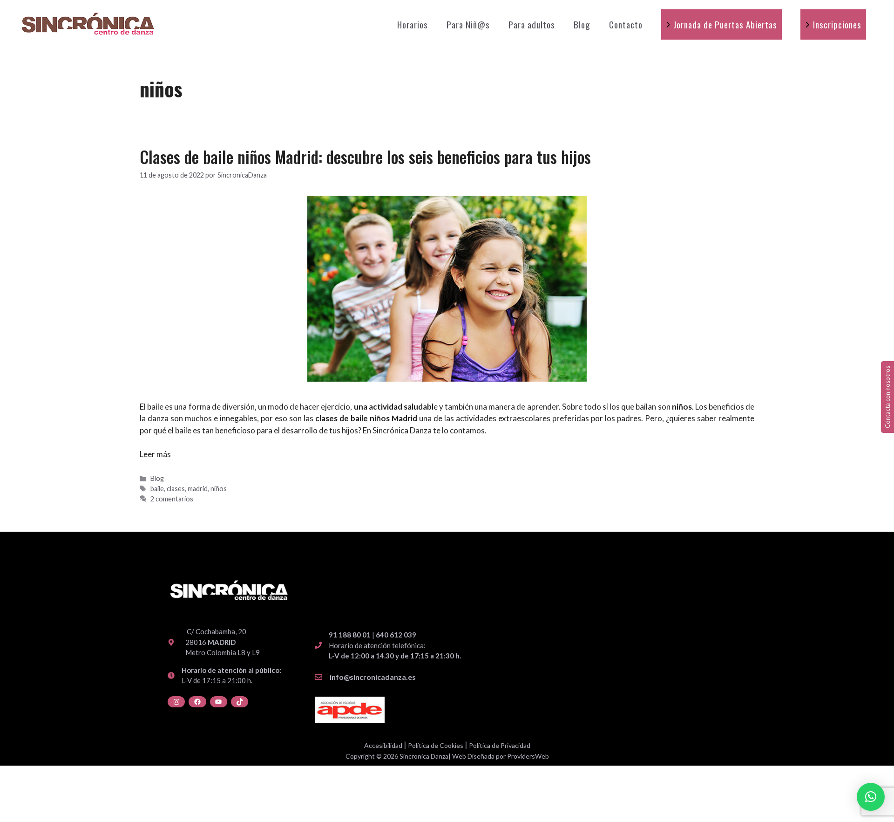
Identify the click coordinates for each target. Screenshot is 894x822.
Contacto (626, 24)
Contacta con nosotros (887, 397)
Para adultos (531, 24)
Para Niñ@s (468, 24)
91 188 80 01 (350, 634)
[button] (871, 797)
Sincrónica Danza (402, 430)
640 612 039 (396, 634)
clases (176, 489)
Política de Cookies (435, 745)
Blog (582, 24)
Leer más (155, 454)
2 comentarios (171, 499)
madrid (198, 489)
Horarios (412, 24)
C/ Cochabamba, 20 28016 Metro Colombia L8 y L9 (222, 642)
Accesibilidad (383, 745)
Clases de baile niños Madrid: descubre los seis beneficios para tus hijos (365, 156)
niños (218, 489)
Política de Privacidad (499, 745)
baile (157, 489)
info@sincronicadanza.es (373, 676)
